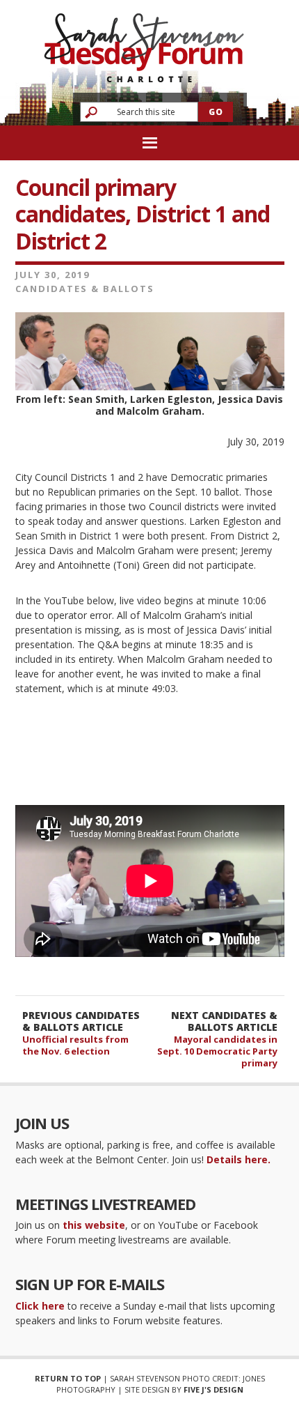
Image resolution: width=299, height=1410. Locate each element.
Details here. (238, 1159)
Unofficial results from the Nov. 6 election (75, 1045)
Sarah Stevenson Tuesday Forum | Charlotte (144, 41)
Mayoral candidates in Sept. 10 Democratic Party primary (217, 1051)
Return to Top (68, 1378)
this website (94, 1225)
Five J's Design (213, 1389)
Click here (40, 1305)
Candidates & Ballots (84, 288)
